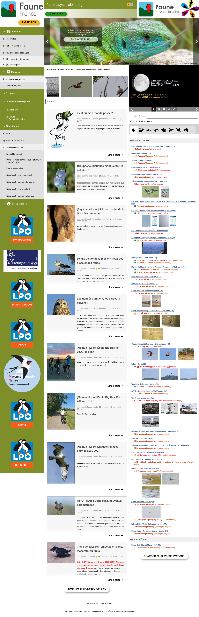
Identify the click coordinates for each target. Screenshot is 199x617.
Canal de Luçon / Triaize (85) (143, 502)
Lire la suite (114, 155)
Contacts (103, 603)
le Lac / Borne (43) (138, 364)
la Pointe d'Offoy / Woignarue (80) (145, 468)
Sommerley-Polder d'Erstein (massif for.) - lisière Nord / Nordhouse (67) (160, 445)
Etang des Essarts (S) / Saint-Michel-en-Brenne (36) (152, 311)
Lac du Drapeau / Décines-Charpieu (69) (147, 452)
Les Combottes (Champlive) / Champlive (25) (149, 231)
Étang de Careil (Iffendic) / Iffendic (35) (147, 291)
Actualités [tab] (50, 102)
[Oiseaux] (133, 130)
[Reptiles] (156, 130)
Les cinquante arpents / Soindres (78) (146, 459)
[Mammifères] (141, 130)
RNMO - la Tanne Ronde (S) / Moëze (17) (147, 167)
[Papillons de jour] (178, 130)
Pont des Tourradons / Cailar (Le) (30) (146, 277)
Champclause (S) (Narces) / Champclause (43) (150, 344)
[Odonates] (171, 130)
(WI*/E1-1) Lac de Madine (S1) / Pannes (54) (149, 391)
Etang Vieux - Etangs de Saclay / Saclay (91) (149, 531)
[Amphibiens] (163, 130)
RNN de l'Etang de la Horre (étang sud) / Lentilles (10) (153, 146)
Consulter (56, 13)
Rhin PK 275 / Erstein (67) (142, 438)
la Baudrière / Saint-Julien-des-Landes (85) (149, 524)
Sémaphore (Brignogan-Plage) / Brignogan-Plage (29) (153, 238)
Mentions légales (92, 603)
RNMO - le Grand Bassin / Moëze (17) (146, 174)
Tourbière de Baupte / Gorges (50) (145, 384)
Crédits (110, 603)
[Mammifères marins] (148, 130)
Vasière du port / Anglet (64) (142, 398)
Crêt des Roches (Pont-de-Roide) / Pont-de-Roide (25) (153, 211)
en (131, 4)
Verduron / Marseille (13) (141, 160)
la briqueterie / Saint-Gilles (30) (144, 258)
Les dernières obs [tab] (139, 116)
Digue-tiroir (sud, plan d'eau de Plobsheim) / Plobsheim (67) (155, 431)
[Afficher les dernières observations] (143, 121)
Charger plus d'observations (164, 556)
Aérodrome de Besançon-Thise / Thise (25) (149, 181)
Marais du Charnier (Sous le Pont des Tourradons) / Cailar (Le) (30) (158, 267)
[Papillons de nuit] (186, 130)
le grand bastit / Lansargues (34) (144, 284)
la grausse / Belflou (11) (141, 153)
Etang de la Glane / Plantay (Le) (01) (146, 545)
